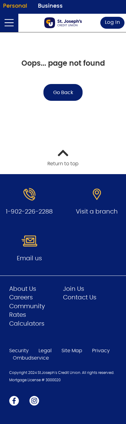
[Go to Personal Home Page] (63, 22)
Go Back (63, 92)
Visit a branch (97, 212)
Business (50, 6)
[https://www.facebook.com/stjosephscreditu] (14, 400)
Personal (15, 6)
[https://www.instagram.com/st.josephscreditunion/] (34, 400)
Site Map (71, 350)
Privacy (101, 350)
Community (27, 306)
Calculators (26, 324)
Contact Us (79, 297)
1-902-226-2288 (29, 212)
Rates (17, 315)
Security (19, 350)
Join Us (73, 289)
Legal (45, 350)
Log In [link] (112, 22)
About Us (22, 289)
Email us (29, 258)
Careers (21, 297)
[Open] (9, 23)
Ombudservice (31, 358)
